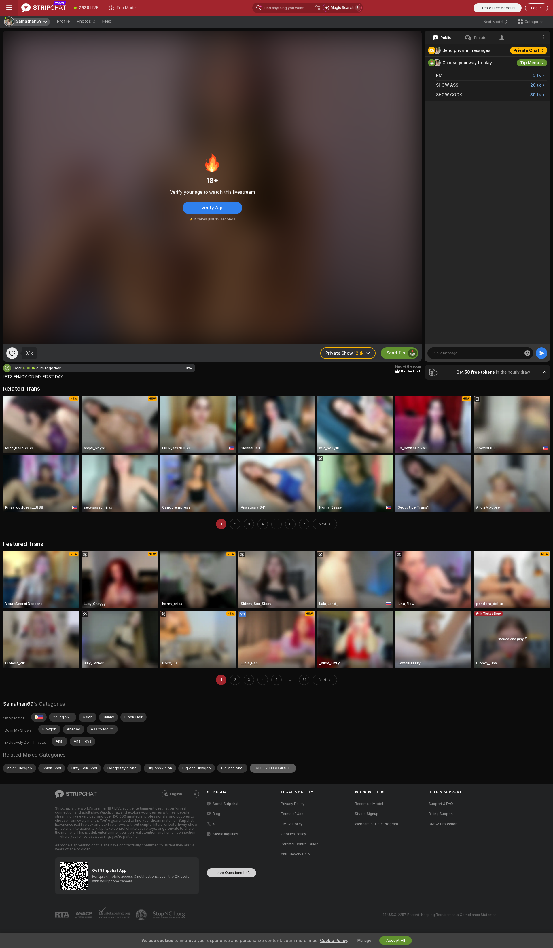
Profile (63, 21)
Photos (86, 21)
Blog (216, 814)
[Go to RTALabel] (63, 915)
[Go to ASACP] (84, 915)
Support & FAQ (441, 804)
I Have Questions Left (231, 873)
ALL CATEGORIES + (273, 768)
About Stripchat (225, 804)
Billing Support (441, 814)
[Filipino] (39, 717)
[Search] (318, 8)
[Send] (541, 353)
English (176, 794)
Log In (536, 8)
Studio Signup (366, 814)
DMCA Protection (443, 824)
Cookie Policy (333, 940)
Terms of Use (292, 814)
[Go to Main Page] (43, 8)
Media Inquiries (225, 834)
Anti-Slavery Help (295, 854)
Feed (106, 21)
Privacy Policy (292, 804)
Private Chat (526, 50)
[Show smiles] (527, 353)
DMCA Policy (292, 824)
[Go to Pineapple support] (142, 914)
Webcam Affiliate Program (376, 824)
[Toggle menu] (9, 8)
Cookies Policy (293, 834)
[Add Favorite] (12, 353)
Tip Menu (529, 62)
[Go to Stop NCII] (169, 914)
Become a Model (369, 804)
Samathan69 (18, 704)
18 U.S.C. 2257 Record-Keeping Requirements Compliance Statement (440, 915)
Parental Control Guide (299, 844)
